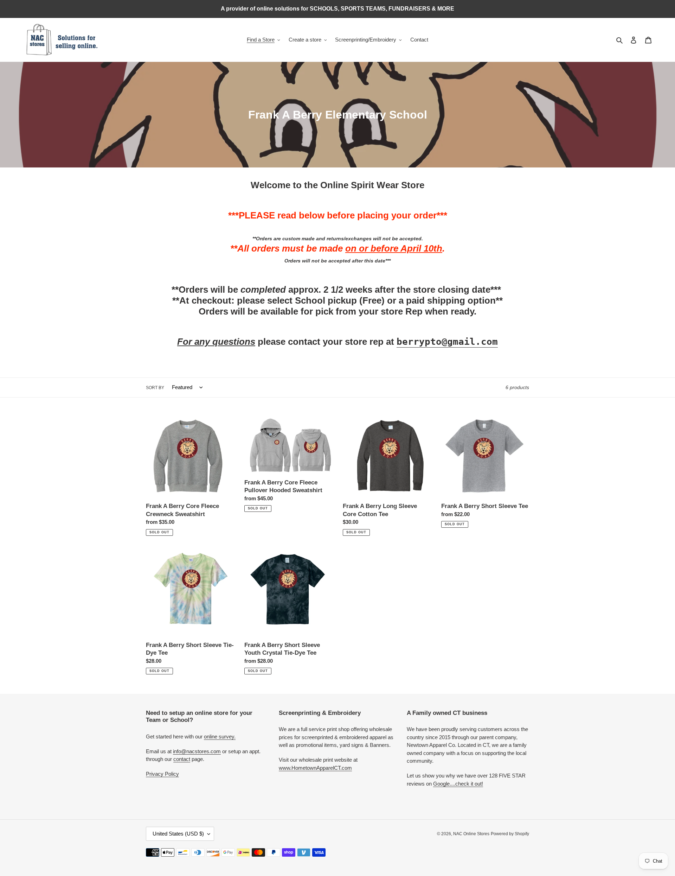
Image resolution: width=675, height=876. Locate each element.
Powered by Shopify (510, 833)
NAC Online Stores (471, 833)
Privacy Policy (162, 774)
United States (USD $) (178, 834)
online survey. (220, 736)
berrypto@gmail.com (447, 341)
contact (181, 759)
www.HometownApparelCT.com (315, 768)
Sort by (155, 387)
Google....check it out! (458, 784)
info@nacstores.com (197, 751)
